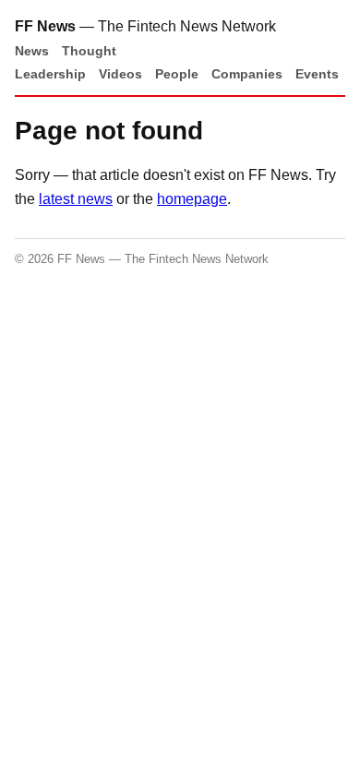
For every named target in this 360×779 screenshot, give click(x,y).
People (176, 73)
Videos (120, 73)
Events (317, 73)
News (32, 50)
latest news (76, 199)
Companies (246, 73)
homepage (192, 199)
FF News (45, 26)
